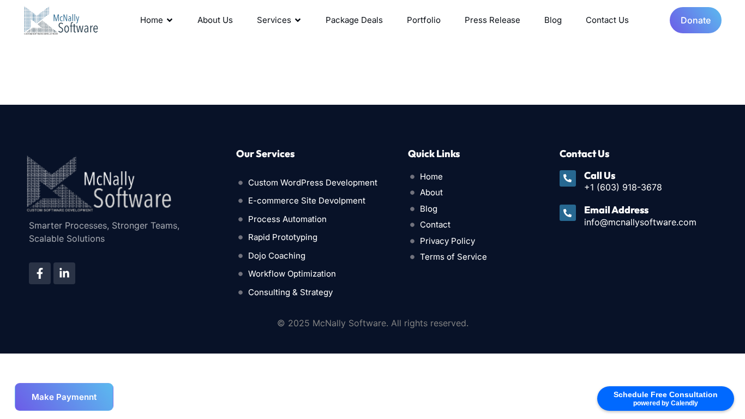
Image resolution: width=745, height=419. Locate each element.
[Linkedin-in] (64, 273)
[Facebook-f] (40, 273)
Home (151, 20)
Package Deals (354, 20)
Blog (553, 20)
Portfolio (424, 20)
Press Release (492, 20)
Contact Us (607, 20)
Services (274, 20)
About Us (215, 20)
